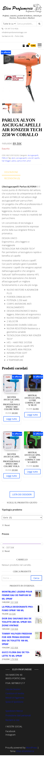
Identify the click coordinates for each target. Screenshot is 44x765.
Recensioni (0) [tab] (12, 178)
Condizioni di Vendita (15, 693)
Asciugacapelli (33, 155)
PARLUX (5, 158)
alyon (13, 158)
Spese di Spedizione (14, 701)
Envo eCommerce (25, 751)
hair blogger (6, 161)
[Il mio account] (23, 45)
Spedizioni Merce (14, 710)
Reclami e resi (12, 720)
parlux (14, 161)
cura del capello (33, 158)
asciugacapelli (21, 158)
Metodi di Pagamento (15, 697)
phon (29, 161)
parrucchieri (21, 161)
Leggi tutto (11, 418)
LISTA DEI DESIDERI (22, 494)
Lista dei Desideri (13, 689)
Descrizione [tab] (11, 172)
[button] (38, 56)
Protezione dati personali (18, 715)
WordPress (31, 747)
